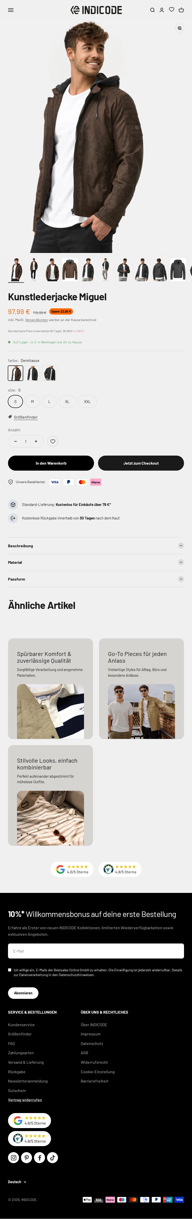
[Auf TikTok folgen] (52, 1157)
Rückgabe (17, 1071)
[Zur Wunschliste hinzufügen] (53, 441)
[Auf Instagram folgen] (13, 1157)
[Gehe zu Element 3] (52, 270)
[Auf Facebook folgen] (39, 1157)
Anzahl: (14, 429)
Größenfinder (20, 1033)
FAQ (11, 1043)
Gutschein (17, 1090)
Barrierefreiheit (94, 1080)
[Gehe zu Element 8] (142, 270)
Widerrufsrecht (94, 1062)
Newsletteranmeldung (28, 1080)
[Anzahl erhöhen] (36, 441)
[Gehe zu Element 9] (160, 270)
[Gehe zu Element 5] (88, 270)
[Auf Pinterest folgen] (26, 1157)
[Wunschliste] (171, 10)
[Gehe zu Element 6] (106, 270)
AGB (84, 1052)
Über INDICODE (94, 1024)
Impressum (90, 1033)
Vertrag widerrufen (25, 1099)
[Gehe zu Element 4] (70, 270)
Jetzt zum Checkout (141, 463)
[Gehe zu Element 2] (34, 270)
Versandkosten (36, 320)
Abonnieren (23, 993)
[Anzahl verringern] (15, 441)
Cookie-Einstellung (98, 1071)
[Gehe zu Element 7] (124, 270)
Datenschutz (92, 1043)
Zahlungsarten (21, 1052)
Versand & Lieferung (26, 1062)
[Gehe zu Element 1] (16, 270)
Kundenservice (21, 1024)
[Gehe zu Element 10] (178, 270)
